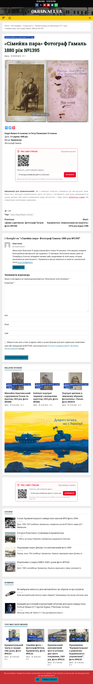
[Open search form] (90, 18)
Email (7, 324)
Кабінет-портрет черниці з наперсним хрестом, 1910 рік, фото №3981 (45, 397)
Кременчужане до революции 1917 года (19, 37)
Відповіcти (18, 267)
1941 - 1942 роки (12, 639)
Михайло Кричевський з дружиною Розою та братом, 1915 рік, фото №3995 (18, 397)
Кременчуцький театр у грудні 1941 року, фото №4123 (14, 649)
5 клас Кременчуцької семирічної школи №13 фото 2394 (47, 518)
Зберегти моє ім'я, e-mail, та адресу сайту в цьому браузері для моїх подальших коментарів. (46, 342)
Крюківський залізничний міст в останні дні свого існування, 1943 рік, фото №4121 (56, 652)
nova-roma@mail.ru (25, 262)
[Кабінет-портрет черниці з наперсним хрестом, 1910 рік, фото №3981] (46, 381)
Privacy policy (49, 679)
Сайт (6, 333)
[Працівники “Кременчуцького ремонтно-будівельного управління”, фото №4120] (78, 635)
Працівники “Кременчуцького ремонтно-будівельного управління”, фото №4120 (78, 652)
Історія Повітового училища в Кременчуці (40, 533)
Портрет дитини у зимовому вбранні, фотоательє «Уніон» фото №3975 (73, 397)
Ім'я (6, 315)
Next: (67, 222)
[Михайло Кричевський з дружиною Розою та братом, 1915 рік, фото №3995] (18, 381)
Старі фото (11, 387)
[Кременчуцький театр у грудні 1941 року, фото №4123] (14, 635)
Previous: (24, 222)
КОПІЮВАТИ (70, 174)
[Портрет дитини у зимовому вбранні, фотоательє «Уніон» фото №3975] (75, 381)
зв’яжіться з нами (77, 197)
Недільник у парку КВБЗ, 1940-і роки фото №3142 (43, 562)
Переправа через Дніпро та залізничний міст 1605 (44, 547)
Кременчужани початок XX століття (19, 384)
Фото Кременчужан (35, 639)
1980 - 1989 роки (77, 639)
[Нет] (90, 677)
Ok (37, 679)
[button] (3, 18)
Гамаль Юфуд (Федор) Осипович (21, 214)
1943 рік (53, 639)
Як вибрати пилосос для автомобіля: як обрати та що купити (50, 589)
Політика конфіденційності (58, 346)
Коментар (9, 283)
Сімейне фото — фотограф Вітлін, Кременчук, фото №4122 (35, 649)
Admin (7, 56)
